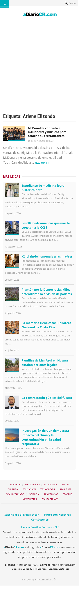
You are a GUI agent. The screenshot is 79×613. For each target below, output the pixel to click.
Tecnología (47, 489)
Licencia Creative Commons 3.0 (39, 527)
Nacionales (32, 484)
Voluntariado (15, 494)
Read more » (42, 162)
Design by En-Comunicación (39, 579)
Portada (15, 484)
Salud (65, 484)
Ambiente (65, 489)
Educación (29, 489)
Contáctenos (50, 499)
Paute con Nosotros (57, 514)
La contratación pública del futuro (47, 398)
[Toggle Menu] (4, 4)
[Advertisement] (39, 64)
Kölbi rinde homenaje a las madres (47, 256)
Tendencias (51, 494)
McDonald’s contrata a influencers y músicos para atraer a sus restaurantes (47, 132)
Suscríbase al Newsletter (21, 514)
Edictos (67, 494)
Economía (50, 484)
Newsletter (29, 499)
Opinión (34, 494)
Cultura (13, 489)
